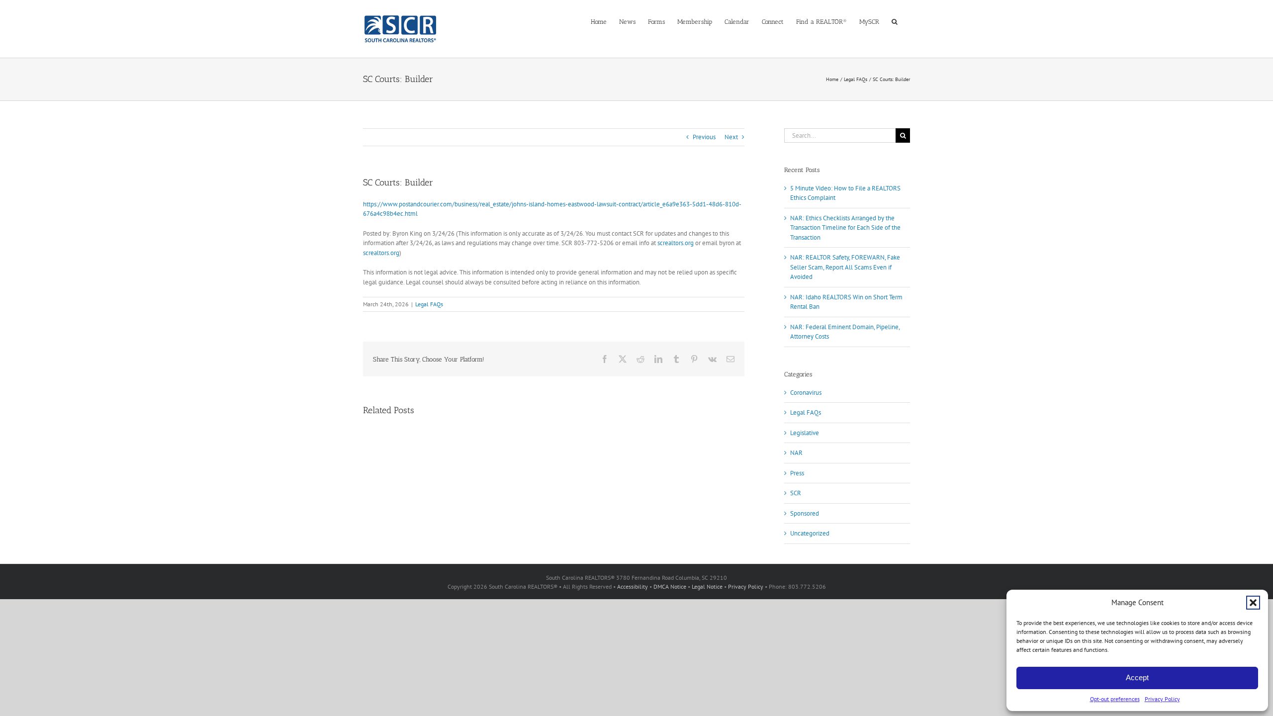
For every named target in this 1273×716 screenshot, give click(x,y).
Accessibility (632, 586)
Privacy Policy (1162, 699)
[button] (1253, 603)
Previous (704, 137)
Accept (1137, 677)
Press (797, 473)
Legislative (804, 433)
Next (731, 137)
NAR (796, 452)
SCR (795, 493)
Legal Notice (707, 586)
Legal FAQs (429, 304)
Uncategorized (809, 533)
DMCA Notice (669, 586)
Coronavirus (805, 392)
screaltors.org (675, 243)
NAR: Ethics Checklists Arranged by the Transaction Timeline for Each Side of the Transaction (845, 228)
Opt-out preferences (1115, 699)
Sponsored (804, 513)
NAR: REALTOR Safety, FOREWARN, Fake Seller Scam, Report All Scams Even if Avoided (845, 267)
